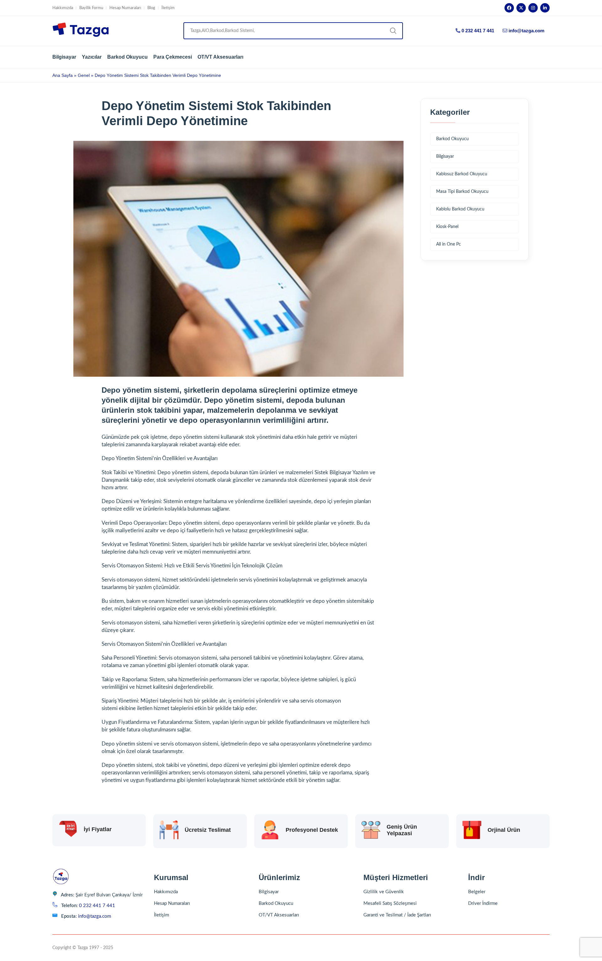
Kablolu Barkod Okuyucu (460, 209)
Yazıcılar (92, 57)
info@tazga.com (526, 30)
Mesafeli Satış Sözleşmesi (390, 903)
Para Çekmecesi (172, 57)
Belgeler (476, 891)
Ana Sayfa (62, 75)
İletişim (168, 8)
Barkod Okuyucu (127, 57)
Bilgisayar (64, 57)
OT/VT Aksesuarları (220, 57)
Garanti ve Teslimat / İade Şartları (397, 915)
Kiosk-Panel (447, 227)
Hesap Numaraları (125, 8)
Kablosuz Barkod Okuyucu (461, 174)
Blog (151, 8)
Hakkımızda (62, 8)
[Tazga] (80, 31)
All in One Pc (448, 244)
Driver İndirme (483, 903)
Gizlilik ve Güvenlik (383, 891)
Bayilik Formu (91, 8)
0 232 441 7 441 (477, 30)
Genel (84, 75)
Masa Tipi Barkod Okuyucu (462, 191)
